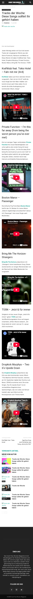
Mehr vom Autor (9, 454)
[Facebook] (11, 590)
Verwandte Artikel (10, 451)
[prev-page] (3, 512)
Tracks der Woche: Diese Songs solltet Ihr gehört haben (21, 461)
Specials (4, 472)
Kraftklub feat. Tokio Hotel (8, 441)
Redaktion (6, 23)
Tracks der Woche (10, 7)
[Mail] (21, 590)
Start (3, 7)
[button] (3, 2)
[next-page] (6, 512)
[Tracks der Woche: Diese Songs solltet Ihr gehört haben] (6, 461)
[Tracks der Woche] (6, 488)
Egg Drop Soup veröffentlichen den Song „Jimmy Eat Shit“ (24, 442)
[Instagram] (16, 590)
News (3, 463)
